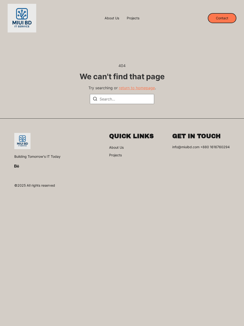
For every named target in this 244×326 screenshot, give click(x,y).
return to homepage (137, 87)
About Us (112, 18)
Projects (133, 18)
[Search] (95, 100)
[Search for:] (122, 99)
